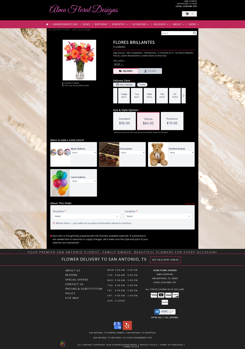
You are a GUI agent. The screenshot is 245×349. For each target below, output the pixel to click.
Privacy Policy (148, 344)
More (192, 24)
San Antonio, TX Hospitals (141, 332)
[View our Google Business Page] (117, 329)
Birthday (101, 24)
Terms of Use (131, 346)
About (177, 24)
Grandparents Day (65, 24)
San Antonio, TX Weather (107, 337)
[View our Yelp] (127, 329)
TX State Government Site (137, 337)
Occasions (139, 24)
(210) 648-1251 (190, 6)
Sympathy (118, 24)
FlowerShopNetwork (124, 344)
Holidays (159, 24)
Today (142, 84)
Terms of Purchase (171, 344)
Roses (86, 24)
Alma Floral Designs (83, 10)
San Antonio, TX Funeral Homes (106, 332)
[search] (194, 33)
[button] (189, 14)
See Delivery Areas (165, 259)
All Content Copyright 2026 (94, 344)
